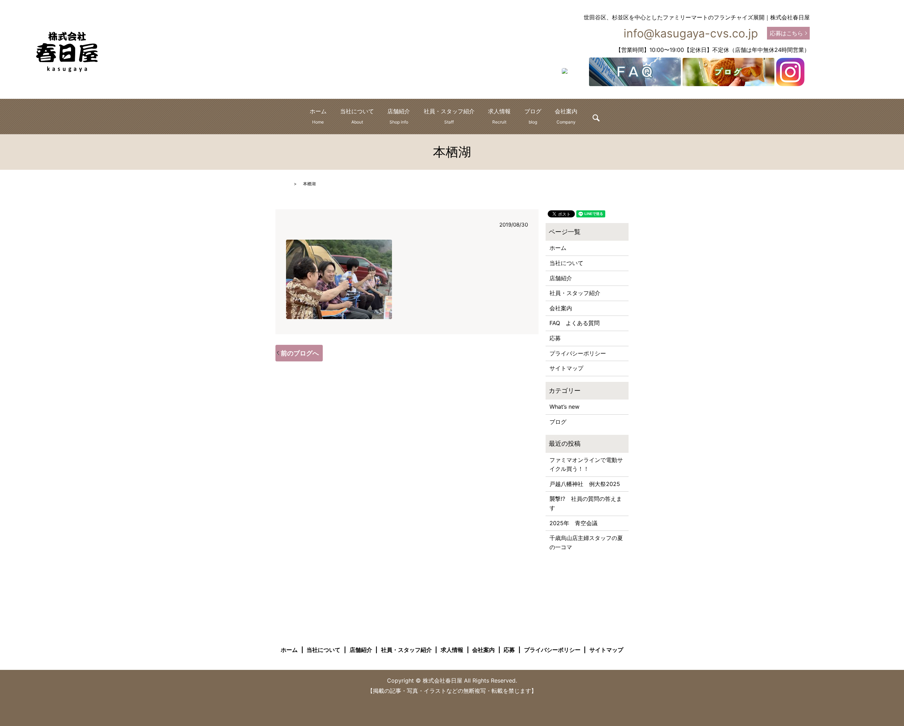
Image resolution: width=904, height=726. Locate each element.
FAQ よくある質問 (574, 322)
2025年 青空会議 (573, 523)
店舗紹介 (398, 116)
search (596, 118)
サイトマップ (566, 368)
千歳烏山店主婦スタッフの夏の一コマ (586, 542)
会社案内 (566, 116)
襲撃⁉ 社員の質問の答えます (585, 503)
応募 (555, 338)
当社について (357, 116)
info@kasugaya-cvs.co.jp (691, 33)
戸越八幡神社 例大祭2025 (584, 483)
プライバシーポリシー (577, 353)
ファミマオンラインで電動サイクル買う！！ (586, 464)
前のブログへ (300, 353)
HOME (281, 183)
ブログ (532, 116)
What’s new (564, 406)
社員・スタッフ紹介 (449, 116)
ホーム (318, 116)
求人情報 (499, 116)
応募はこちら (786, 33)
